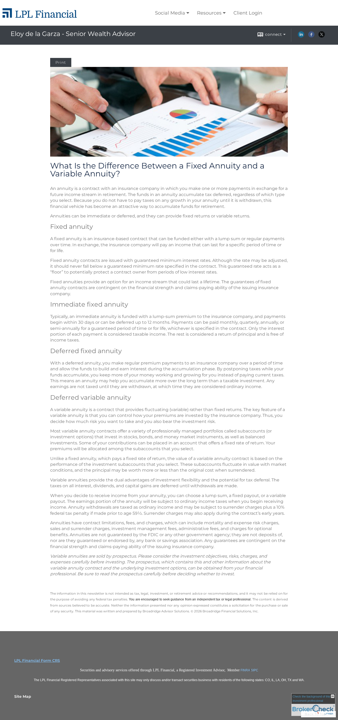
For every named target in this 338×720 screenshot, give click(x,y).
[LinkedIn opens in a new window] (301, 36)
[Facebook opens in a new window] (311, 36)
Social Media (170, 13)
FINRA (245, 670)
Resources (209, 13)
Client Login (247, 13)
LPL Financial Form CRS (37, 660)
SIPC (254, 670)
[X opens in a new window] (321, 36)
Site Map (22, 696)
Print (60, 62)
